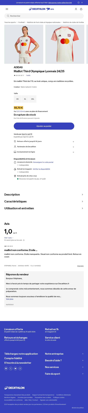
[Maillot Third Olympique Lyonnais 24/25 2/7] (64, 44)
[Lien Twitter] (10, 368)
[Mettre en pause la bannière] (78, 2)
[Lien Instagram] (20, 368)
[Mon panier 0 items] (81, 9)
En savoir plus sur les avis (13, 240)
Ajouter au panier (44, 126)
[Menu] (6, 9)
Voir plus (9, 299)
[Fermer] (82, 2)
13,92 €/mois (20, 111)
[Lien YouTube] (15, 368)
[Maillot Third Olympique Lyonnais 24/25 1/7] (23, 44)
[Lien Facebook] (6, 368)
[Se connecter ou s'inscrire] (76, 9)
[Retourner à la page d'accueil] (41, 9)
